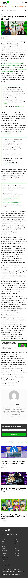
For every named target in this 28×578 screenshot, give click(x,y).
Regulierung (5, 557)
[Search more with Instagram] (13, 534)
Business (4, 553)
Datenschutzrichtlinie (15, 569)
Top (3, 560)
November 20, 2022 (16, 206)
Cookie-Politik (5, 569)
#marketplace (7, 198)
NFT (2, 14)
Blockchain (17, 550)
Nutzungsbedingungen (18, 571)
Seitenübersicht (6, 565)
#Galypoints (16, 198)
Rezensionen (5, 559)
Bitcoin (16, 541)
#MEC (12, 200)
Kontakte (17, 555)
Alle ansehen (21, 442)
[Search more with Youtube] (8, 534)
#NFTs (5, 104)
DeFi (16, 548)
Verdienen (4, 545)
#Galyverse (6, 200)
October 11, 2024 (19, 106)
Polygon (17, 546)
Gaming (4, 546)
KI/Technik (4, 550)
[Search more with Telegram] (3, 534)
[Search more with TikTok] (5, 534)
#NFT (17, 196)
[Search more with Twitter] (16, 534)
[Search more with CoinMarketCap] (11, 534)
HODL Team (7, 36)
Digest (3, 548)
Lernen (3, 555)
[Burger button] (25, 2)
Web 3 (3, 541)
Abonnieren (14, 434)
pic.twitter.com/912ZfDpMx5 (11, 202)
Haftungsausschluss (7, 571)
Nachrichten (17, 539)
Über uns (17, 553)
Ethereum (17, 543)
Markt (3, 539)
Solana (16, 545)
